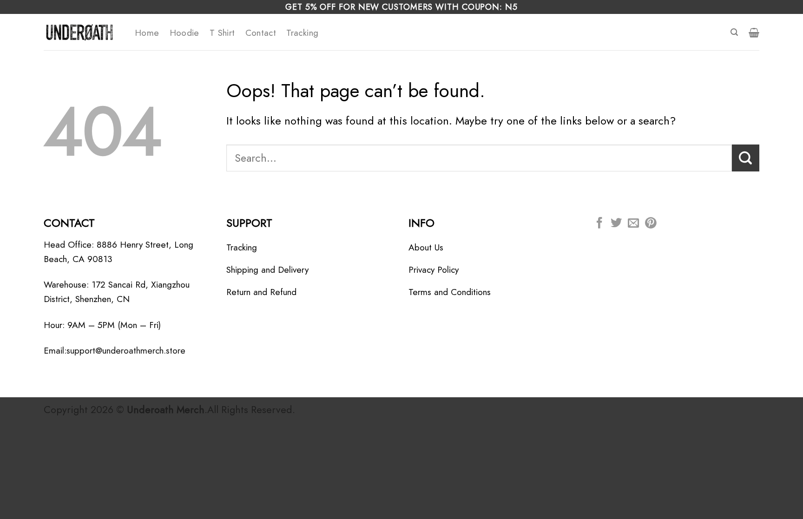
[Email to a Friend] (633, 223)
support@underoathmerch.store (125, 350)
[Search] (734, 32)
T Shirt (222, 32)
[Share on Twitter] (616, 223)
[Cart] (754, 32)
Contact (260, 32)
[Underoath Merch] (82, 32)
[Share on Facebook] (599, 223)
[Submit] (745, 158)
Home (147, 32)
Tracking (302, 32)
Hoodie (184, 32)
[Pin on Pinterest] (650, 223)
